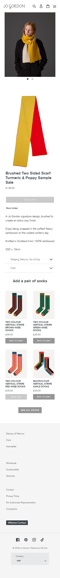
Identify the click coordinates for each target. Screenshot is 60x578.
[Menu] (54, 6)
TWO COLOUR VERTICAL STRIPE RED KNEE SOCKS (15, 384)
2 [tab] (32, 79)
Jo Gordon (24, 548)
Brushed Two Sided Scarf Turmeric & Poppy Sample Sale (28, 178)
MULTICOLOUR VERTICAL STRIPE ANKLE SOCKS (42, 384)
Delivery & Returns (15, 433)
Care (8, 440)
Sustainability (12, 469)
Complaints (11, 509)
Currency (20, 556)
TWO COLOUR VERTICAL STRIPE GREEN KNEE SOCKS (42, 326)
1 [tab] (27, 79)
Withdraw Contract (17, 522)
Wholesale (11, 463)
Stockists (10, 476)
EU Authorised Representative (21, 502)
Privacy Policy (12, 496)
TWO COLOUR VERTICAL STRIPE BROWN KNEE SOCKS (14, 326)
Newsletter (11, 446)
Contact (10, 489)
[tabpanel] (30, 43)
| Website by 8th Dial (38, 548)
